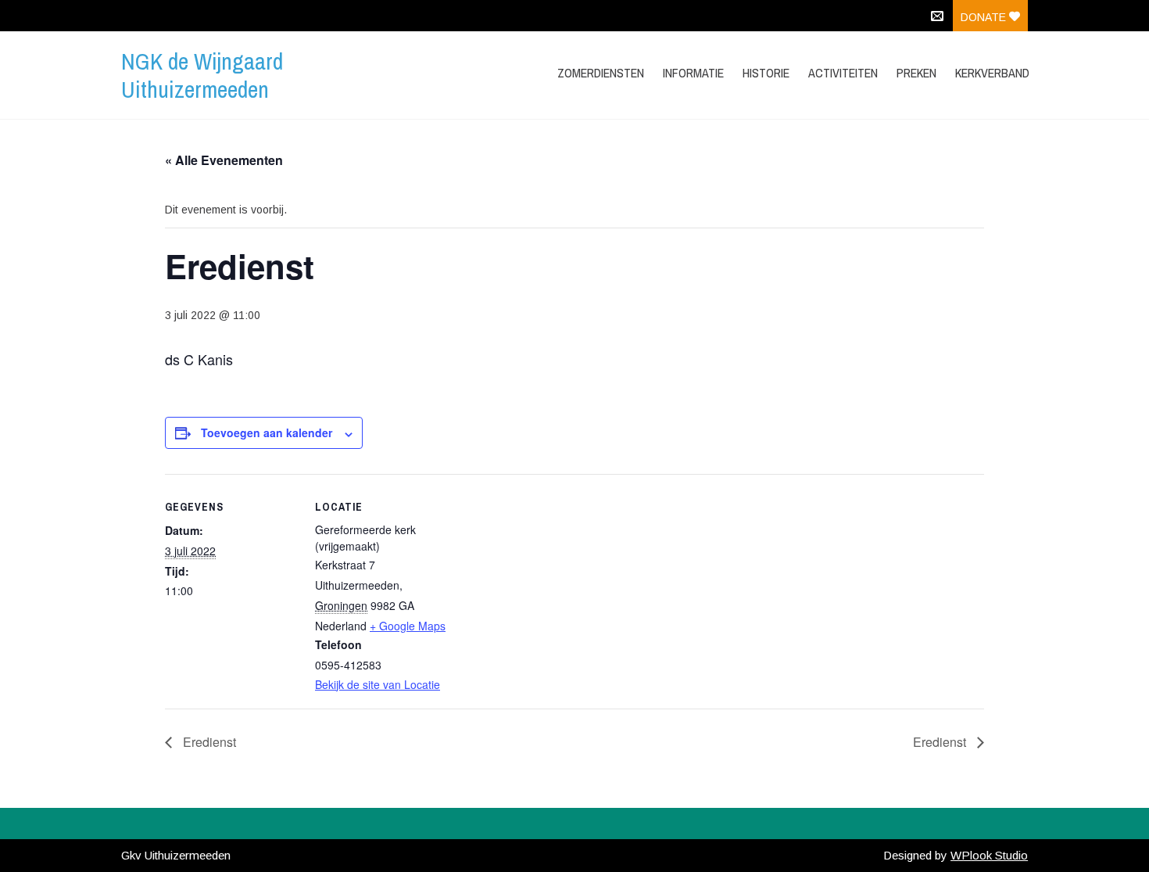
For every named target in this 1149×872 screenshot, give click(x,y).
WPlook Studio (989, 855)
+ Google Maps (408, 625)
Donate (985, 17)
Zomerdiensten (600, 72)
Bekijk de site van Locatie (377, 684)
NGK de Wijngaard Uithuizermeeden (202, 75)
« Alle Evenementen (224, 160)
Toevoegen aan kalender (266, 432)
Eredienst (208, 742)
